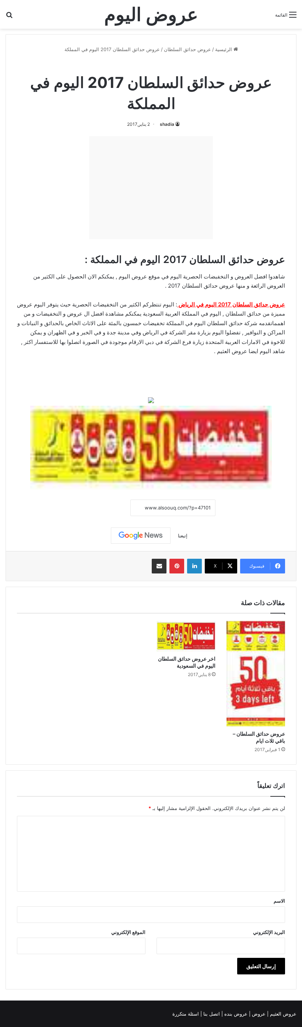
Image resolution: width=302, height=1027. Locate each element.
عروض (74, 313)
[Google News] (141, 535)
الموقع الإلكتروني (128, 932)
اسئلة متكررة (186, 1014)
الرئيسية (224, 49)
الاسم (279, 901)
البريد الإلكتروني (269, 932)
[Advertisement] (151, 187)
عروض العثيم (232, 351)
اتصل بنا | (210, 1014)
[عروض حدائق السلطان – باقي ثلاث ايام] (255, 673)
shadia (167, 124)
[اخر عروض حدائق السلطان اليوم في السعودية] (186, 636)
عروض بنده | (235, 1014)
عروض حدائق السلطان (187, 49)
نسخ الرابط (108, 508)
